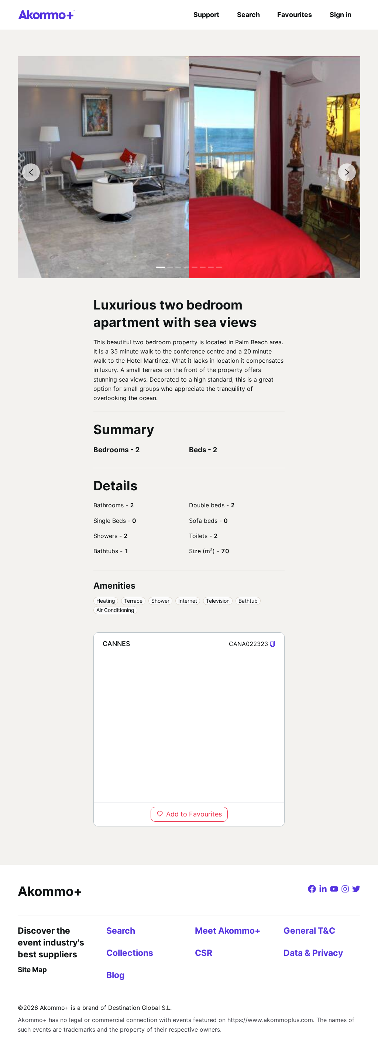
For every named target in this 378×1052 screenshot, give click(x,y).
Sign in (340, 14)
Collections (129, 953)
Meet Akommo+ (228, 931)
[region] (189, 728)
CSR (203, 953)
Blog (115, 975)
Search (248, 14)
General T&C (309, 931)
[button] (272, 644)
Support (206, 14)
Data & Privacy (313, 953)
